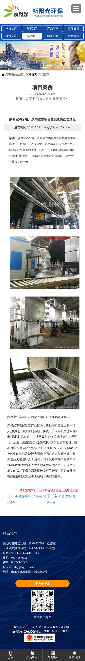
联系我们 (73, 36)
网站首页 (11, 28)
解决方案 (52, 36)
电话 (10, 658)
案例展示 (53, 657)
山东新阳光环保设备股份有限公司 (48, 627)
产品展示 (52, 28)
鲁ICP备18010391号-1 (57, 631)
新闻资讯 (73, 28)
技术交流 (11, 36)
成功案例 (32, 36)
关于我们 (32, 28)
